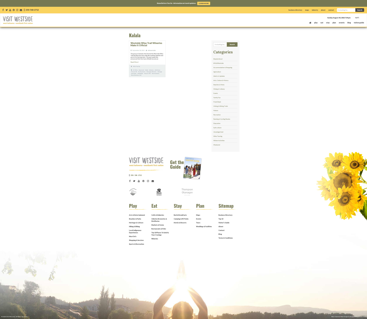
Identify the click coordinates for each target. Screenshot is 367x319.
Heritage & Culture (136, 223)
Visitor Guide (359, 23)
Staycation (216, 123)
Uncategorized (218, 132)
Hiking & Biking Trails (220, 106)
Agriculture (217, 72)
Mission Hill (134, 71)
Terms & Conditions (225, 238)
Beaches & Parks (218, 85)
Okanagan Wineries (151, 71)
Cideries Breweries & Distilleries (159, 220)
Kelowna (151, 70)
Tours (198, 223)
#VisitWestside (218, 63)
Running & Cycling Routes (221, 119)
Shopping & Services (136, 240)
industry (315, 10)
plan (334, 23)
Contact (221, 230)
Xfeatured (216, 145)
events (342, 23)
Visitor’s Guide (223, 223)
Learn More (204, 3)
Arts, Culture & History (220, 80)
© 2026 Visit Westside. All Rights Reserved (14, 316)
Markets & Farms (157, 225)
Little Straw (157, 70)
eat (321, 23)
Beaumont (141, 70)
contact (331, 10)
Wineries (154, 239)
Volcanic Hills (147, 73)
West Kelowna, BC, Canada (352, 18)
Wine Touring (136, 66)
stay (328, 23)
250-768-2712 (32, 10)
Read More (134, 62)
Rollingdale (140, 73)
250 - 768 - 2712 (136, 175)
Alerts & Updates (219, 76)
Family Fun (216, 97)
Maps (198, 215)
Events (215, 93)
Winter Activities (219, 140)
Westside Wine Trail (136, 75)
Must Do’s (132, 236)
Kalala (146, 70)
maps (307, 10)
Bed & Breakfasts (180, 215)
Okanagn (159, 71)
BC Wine (135, 70)
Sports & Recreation (136, 244)
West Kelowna (155, 73)
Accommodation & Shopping (222, 67)
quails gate (133, 73)
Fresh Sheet (217, 102)
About (220, 226)
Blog (349, 23)
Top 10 (220, 219)
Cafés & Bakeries (157, 215)
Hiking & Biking (134, 226)
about (323, 10)
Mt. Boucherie (141, 71)
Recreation (217, 115)
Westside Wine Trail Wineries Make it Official (146, 44)
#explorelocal (217, 59)
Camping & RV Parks (181, 219)
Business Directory (225, 215)
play (316, 23)
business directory (295, 10)
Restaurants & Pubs (158, 229)
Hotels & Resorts (180, 223)
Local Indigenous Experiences (135, 231)
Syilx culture (217, 127)
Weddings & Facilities (204, 226)
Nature (215, 110)
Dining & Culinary (219, 89)
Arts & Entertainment (137, 215)
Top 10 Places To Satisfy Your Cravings (160, 234)
